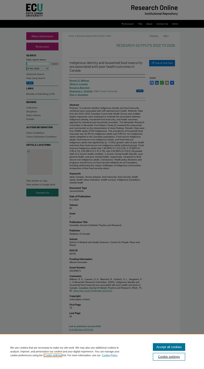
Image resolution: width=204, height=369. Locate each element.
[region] (102, 351)
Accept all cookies (169, 347)
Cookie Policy (110, 355)
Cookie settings (53, 355)
